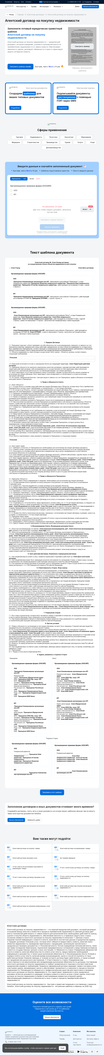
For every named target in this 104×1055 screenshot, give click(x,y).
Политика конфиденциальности (94, 1044)
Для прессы (77, 1039)
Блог (22, 2)
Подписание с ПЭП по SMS (50, 2)
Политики (64, 232)
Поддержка (88, 2)
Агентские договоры (35, 15)
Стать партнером (77, 1044)
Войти (97, 2)
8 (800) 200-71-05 (75, 2)
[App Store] (69, 1051)
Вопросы (17, 2)
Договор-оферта (93, 1039)
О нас (75, 1035)
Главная (20, 15)
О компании (8, 2)
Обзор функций (64, 1035)
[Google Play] (83, 1051)
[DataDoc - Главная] (9, 6)
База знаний (91, 1035)
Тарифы (34, 6)
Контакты (28, 2)
